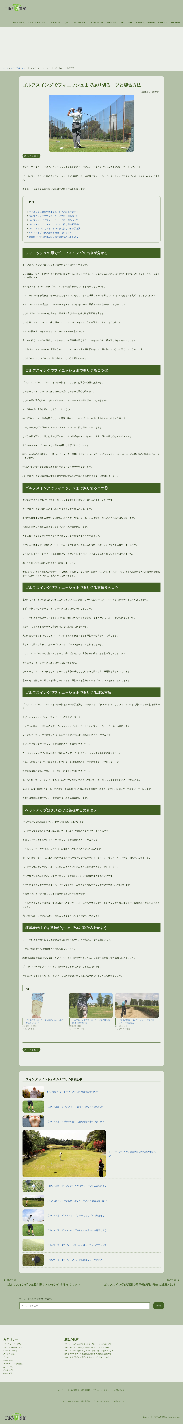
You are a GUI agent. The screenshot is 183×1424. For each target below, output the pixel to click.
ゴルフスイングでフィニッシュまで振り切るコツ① (53, 215)
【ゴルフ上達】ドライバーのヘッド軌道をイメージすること (75, 1259)
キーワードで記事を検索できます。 (36, 1298)
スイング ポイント (96, 22)
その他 (6, 1357)
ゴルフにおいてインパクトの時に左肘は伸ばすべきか (72, 1091)
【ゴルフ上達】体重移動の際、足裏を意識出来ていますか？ (75, 1121)
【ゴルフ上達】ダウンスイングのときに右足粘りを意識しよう (77, 1230)
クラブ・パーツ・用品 (36, 22)
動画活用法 (175, 22)
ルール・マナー (126, 22)
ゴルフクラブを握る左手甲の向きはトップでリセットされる (87, 1357)
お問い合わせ (119, 1401)
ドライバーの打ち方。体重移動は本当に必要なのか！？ (132, 1153)
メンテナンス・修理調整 (145, 22)
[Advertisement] (91, 45)
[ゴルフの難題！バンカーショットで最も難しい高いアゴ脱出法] (137, 1005)
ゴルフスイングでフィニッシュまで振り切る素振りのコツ (57, 224)
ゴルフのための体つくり (58, 22)
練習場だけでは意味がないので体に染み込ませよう (53, 236)
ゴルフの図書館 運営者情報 (78, 1401)
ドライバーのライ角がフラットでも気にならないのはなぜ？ (87, 1344)
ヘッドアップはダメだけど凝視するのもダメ (50, 232)
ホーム (6, 68)
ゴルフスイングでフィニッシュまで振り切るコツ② (53, 220)
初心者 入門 (162, 22)
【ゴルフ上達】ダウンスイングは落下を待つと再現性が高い (75, 1106)
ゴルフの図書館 (18, 22)
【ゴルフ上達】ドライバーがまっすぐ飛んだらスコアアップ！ (77, 1245)
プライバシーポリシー (102, 1401)
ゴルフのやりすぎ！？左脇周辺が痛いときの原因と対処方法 (87, 1353)
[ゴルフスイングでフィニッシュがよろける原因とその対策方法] (91, 1005)
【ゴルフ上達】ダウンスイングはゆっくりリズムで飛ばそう (75, 1215)
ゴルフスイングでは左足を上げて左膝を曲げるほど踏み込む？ (88, 1350)
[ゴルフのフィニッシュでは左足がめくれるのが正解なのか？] (44, 1005)
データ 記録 (111, 22)
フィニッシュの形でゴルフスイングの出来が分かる (53, 211)
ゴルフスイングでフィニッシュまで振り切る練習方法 (54, 228)
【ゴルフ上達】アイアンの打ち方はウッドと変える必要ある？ (77, 1185)
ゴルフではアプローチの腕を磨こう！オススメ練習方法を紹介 (77, 1200)
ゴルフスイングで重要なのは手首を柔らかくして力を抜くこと (88, 1347)
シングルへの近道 (78, 22)
